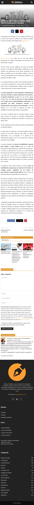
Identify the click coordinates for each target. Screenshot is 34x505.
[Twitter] (21, 399)
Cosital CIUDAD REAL (6, 433)
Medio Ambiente (5, 477)
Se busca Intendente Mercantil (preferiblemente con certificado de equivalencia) (27, 254)
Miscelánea (4, 480)
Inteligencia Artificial (6, 473)
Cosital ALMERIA (5, 428)
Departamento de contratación (5, 231)
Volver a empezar (28, 230)
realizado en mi (26, 40)
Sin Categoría (4, 492)
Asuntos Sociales (5, 458)
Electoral (3, 465)
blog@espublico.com (20, 394)
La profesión (4, 475)
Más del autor (5, 240)
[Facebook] (13, 399)
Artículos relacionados (7, 237)
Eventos (3, 468)
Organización (4, 485)
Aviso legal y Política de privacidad (10, 440)
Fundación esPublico (6, 417)
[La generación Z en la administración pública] (6, 246)
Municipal (3, 482)
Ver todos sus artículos (7, 356)
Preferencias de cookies (7, 444)
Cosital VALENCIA (5, 435)
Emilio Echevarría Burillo (9, 25)
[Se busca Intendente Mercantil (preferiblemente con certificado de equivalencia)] (28, 246)
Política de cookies (6, 442)
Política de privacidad (25, 319)
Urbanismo (4, 495)
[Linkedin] (17, 399)
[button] (31, 2)
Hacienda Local (5, 470)
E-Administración (5, 463)
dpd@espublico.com (19, 317)
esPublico (3, 412)
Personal (3, 18)
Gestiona (3, 415)
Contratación (4, 460)
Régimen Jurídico (5, 490)
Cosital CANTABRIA (6, 430)
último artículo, (5, 58)
